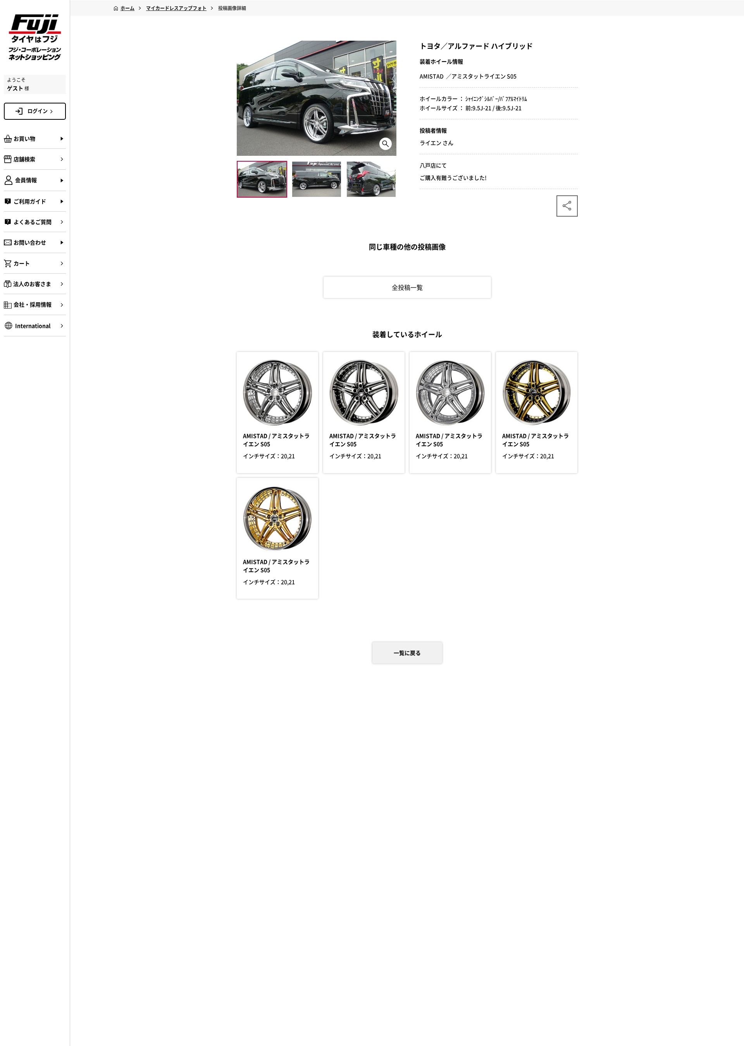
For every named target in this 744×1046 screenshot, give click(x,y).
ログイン (38, 110)
